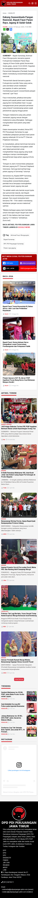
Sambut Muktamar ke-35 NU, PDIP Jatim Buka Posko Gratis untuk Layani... (12, 694)
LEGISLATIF (4, 611)
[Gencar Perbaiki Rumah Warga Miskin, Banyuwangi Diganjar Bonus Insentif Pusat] (19, 643)
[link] (19, 43)
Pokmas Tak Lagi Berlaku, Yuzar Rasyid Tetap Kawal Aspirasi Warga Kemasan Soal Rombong (19, 615)
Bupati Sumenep (9, 239)
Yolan (4, 488)
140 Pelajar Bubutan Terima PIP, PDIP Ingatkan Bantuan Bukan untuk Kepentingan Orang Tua (19, 428)
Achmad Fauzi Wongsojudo (20, 235)
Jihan (4, 580)
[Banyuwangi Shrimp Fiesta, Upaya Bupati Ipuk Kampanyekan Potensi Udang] (19, 505)
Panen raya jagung (10, 248)
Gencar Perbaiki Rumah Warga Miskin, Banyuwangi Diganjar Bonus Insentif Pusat (17, 661)
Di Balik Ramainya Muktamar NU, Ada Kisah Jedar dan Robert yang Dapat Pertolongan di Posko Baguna (18, 475)
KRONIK (3, 470)
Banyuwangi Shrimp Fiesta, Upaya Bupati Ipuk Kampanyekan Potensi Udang (18, 522)
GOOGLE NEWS (24, 227)
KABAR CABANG (6, 424)
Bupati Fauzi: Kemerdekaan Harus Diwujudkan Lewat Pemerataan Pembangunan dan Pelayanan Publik (16, 344)
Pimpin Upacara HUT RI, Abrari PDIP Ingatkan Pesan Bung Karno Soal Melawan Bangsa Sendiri (19, 380)
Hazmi (5, 27)
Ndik (4, 626)
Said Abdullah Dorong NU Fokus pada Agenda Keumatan (12, 705)
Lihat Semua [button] (19, 679)
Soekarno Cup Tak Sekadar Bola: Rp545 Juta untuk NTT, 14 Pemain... (13, 730)
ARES (4, 534)
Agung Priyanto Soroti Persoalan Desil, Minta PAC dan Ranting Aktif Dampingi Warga (18, 568)
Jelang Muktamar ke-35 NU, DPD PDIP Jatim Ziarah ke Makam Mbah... (11, 718)
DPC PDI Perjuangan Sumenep (14, 244)
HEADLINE (4, 699)
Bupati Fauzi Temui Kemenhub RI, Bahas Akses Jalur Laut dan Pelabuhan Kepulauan (18, 308)
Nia (4, 439)
